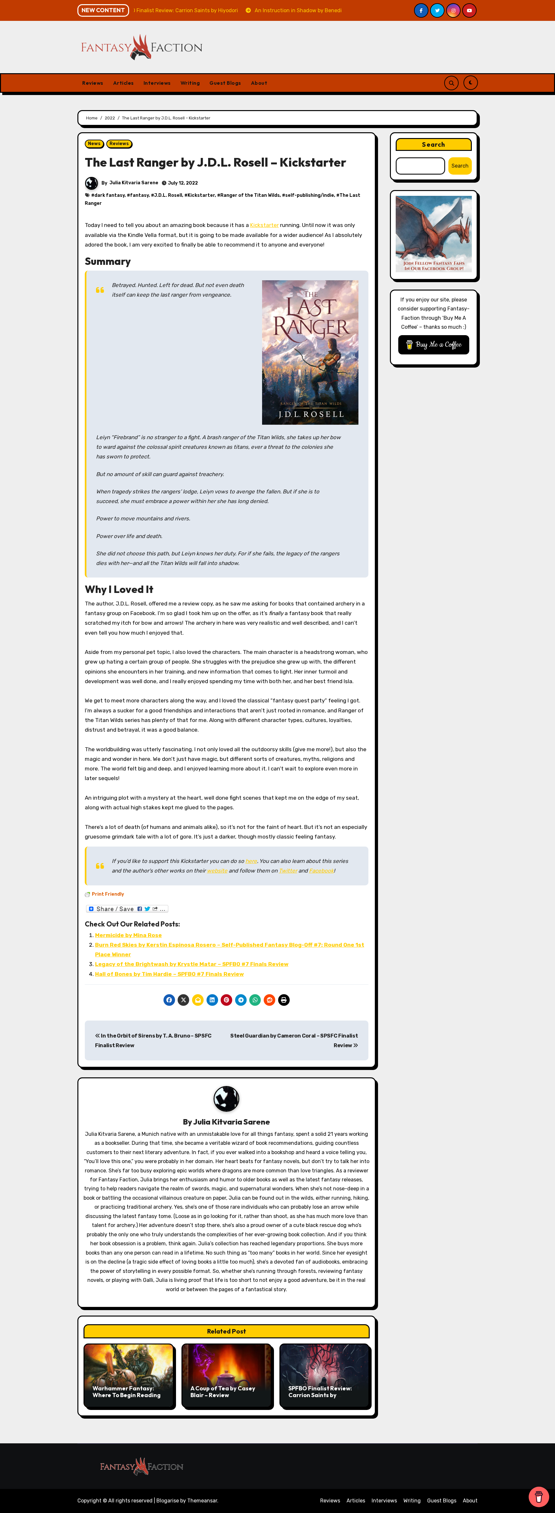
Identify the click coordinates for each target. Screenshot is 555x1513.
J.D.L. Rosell (168, 195)
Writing (190, 83)
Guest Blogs (225, 83)
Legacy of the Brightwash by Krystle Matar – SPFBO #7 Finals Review (191, 964)
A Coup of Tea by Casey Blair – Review (222, 1392)
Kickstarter (201, 195)
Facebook (321, 870)
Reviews (92, 83)
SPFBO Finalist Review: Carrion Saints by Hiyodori (320, 1395)
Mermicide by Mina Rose (128, 935)
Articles (123, 83)
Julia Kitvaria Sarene (134, 183)
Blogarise (167, 1501)
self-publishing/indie (309, 195)
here (251, 861)
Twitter (288, 870)
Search (433, 144)
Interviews (157, 83)
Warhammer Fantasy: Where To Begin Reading (126, 1392)
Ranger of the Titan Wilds (250, 195)
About (259, 83)
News (94, 143)
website (217, 870)
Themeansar (202, 1501)
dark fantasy (109, 195)
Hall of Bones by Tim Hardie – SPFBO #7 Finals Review (169, 974)
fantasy (139, 195)
